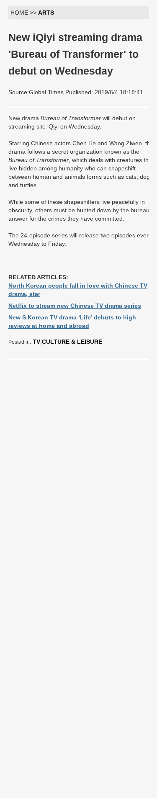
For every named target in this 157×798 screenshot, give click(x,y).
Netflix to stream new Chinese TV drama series (74, 305)
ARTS (46, 12)
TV (36, 341)
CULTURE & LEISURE (72, 341)
